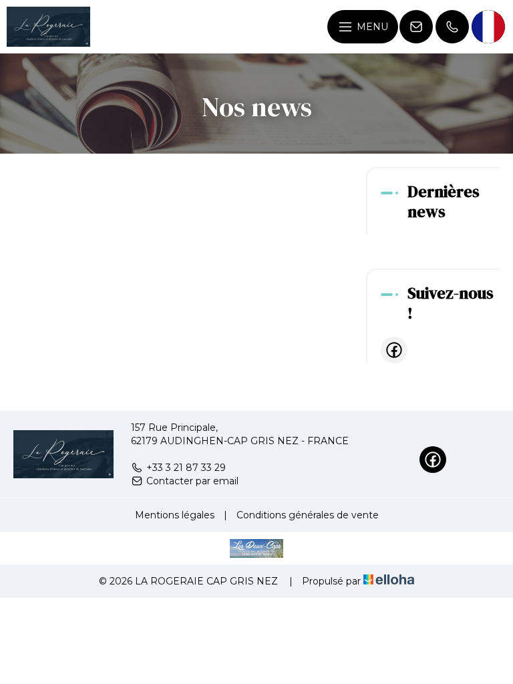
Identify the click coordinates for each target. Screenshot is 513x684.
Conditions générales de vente (307, 515)
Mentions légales (174, 515)
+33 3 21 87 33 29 (186, 468)
